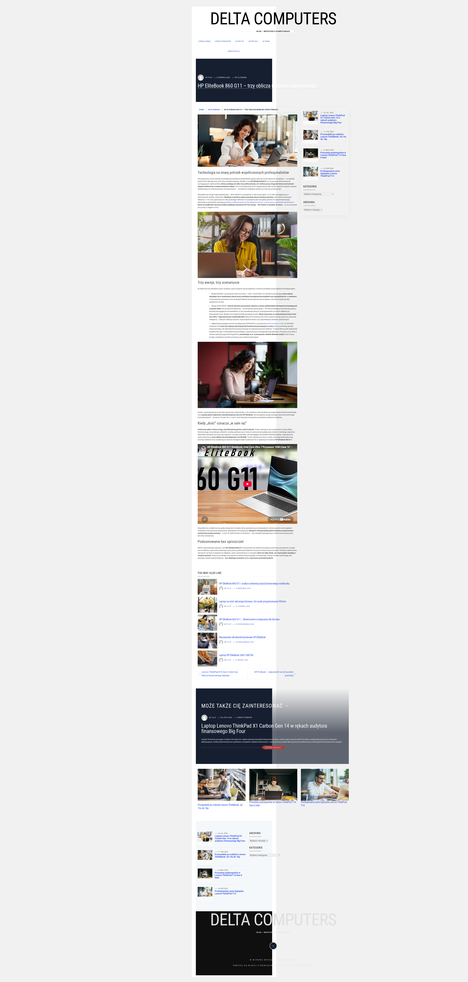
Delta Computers (273, 18)
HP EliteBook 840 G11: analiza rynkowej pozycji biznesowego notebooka (254, 583)
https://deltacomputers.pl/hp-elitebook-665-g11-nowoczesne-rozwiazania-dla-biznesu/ (260, 202)
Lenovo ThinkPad (244, 717)
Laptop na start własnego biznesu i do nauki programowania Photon (252, 601)
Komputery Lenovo (221, 797)
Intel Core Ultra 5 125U (275, 323)
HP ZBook (266, 41)
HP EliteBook (241, 77)
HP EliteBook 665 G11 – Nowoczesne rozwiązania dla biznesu (249, 619)
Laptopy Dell (253, 41)
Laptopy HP (239, 41)
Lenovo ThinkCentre (223, 41)
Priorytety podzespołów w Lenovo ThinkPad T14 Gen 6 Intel (333, 155)
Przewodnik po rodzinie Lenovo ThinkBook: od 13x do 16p (333, 136)
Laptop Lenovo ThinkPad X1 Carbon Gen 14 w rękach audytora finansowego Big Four (332, 119)
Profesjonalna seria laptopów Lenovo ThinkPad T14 (330, 173)
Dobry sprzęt (207, 797)
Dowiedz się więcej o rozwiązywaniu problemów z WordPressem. (273, 965)
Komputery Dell (234, 51)
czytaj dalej (272, 747)
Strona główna (204, 41)
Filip (210, 77)
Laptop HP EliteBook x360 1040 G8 (236, 655)
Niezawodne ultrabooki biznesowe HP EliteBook (242, 637)
